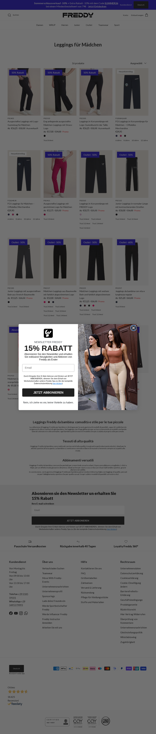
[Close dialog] (133, 328)
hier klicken (57, 383)
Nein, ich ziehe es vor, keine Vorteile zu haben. (48, 402)
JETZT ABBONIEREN (48, 392)
